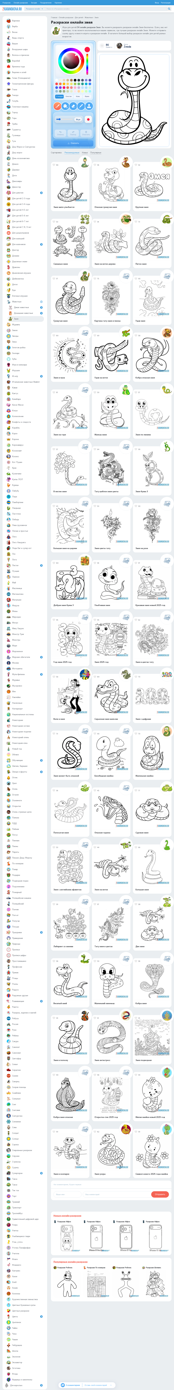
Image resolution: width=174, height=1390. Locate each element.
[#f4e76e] (71, 83)
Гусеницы (16, 135)
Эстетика (16, 1368)
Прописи (16, 949)
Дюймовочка (18, 279)
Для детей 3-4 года (21, 204)
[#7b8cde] (86, 80)
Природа (16, 944)
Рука (14, 1030)
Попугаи (16, 921)
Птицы (15, 978)
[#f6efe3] (60, 80)
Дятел (15, 284)
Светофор (16, 1058)
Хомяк (15, 1288)
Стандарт (59, 96)
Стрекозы (16, 1162)
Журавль (16, 324)
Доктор (15, 250)
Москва (15, 663)
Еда (14, 290)
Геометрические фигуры (23, 84)
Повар (15, 869)
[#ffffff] (56, 80)
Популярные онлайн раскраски (70, 1261)
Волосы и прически (20, 55)
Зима (14, 342)
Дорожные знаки (19, 261)
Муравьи (16, 680)
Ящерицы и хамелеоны (22, 1379)
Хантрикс (16, 1270)
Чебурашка (17, 1345)
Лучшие (15, 571)
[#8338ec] (60, 87)
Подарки (16, 875)
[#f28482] (71, 87)
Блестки (69, 96)
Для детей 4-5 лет (20, 210)
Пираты (15, 852)
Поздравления (45, 3)
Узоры (15, 1225)
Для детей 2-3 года (21, 198)
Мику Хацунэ (18, 628)
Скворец (15, 1081)
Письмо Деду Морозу (22, 858)
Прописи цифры (19, 955)
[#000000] (75, 80)
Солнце (15, 1139)
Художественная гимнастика (25, 1299)
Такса (14, 1179)
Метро (15, 623)
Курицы (15, 485)
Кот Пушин (17, 462)
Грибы (15, 124)
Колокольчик (18, 416)
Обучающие (17, 760)
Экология (16, 1356)
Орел (14, 783)
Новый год (17, 749)
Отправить (160, 1194)
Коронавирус (18, 445)
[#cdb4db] (78, 87)
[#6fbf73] (78, 83)
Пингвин (15, 840)
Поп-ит (15, 915)
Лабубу (15, 491)
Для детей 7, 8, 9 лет (21, 227)
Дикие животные (21, 307)
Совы (14, 1127)
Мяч (14, 691)
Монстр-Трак (18, 634)
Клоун (15, 410)
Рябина (15, 1035)
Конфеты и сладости (21, 422)
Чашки (15, 1339)
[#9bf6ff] (89, 91)
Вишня (15, 44)
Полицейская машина (21, 898)
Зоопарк (15, 353)
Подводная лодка (20, 881)
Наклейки (16, 697)
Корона (15, 439)
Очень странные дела (21, 812)
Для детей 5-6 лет (20, 216)
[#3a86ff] (89, 83)
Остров (15, 795)
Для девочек (17, 193)
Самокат (16, 1047)
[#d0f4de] (89, 87)
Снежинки (16, 1121)
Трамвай (16, 1202)
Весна (14, 32)
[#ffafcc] (75, 87)
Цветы (15, 1316)
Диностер (16, 187)
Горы (14, 118)
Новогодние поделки (21, 732)
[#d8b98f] (67, 80)
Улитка (15, 1230)
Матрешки (16, 600)
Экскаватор (17, 1362)
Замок (15, 330)
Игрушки (16, 370)
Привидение (17, 938)
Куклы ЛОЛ (17, 479)
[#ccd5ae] (67, 91)
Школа (15, 1351)
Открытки (16, 806)
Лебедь (15, 519)
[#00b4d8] (86, 83)
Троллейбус (17, 1213)
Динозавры (17, 181)
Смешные (16, 1098)
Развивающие (18, 1001)
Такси (14, 1184)
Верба (15, 26)
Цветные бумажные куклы (24, 1305)
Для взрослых (16, 1385)
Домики (15, 256)
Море (14, 646)
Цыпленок (16, 1322)
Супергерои (17, 1173)
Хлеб (14, 1282)
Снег (14, 1104)
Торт (14, 1196)
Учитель (15, 1253)
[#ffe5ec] (75, 91)
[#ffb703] (64, 83)
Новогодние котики (21, 726)
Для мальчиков (18, 244)
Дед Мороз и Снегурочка (23, 147)
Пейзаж (15, 829)
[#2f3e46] (78, 80)
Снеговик (16, 1110)
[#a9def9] (86, 87)
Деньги (15, 164)
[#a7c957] (75, 83)
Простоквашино (19, 961)
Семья (15, 1064)
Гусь (14, 141)
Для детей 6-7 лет (20, 221)
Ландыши (16, 508)
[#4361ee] (56, 87)
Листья (15, 565)
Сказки (15, 1076)
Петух (15, 835)
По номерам (17, 863)
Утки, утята (17, 1242)
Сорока (15, 1144)
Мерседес (16, 617)
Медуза (15, 605)
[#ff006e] (64, 87)
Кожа (78, 96)
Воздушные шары (20, 49)
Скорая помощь (19, 1087)
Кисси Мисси (17, 405)
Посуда (15, 926)
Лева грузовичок (19, 525)
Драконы (16, 267)
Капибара (16, 399)
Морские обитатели (21, 657)
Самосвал (16, 1053)
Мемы (15, 611)
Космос (15, 456)
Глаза (14, 89)
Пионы (15, 846)
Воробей (16, 61)
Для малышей (18, 238)
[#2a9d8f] (82, 83)
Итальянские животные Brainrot (26, 382)
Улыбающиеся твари (21, 1236)
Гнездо (15, 95)
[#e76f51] (67, 87)
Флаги (15, 1259)
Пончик (15, 909)
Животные (16, 302)
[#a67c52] (71, 80)
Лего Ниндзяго (19, 542)
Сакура (15, 1041)
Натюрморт (17, 709)
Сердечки (16, 1070)
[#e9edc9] (71, 91)
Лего (14, 537)
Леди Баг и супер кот (22, 548)
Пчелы (15, 984)
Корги (14, 433)
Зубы (14, 359)
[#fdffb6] (82, 91)
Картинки (58, 3)
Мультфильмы (18, 674)
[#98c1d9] (56, 91)
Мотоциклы (17, 668)
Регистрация (165, 3)
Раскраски (6, 3)
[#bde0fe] (82, 87)
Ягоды (15, 1374)
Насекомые (17, 703)
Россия (15, 1024)
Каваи (14, 388)
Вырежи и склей (19, 72)
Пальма (15, 818)
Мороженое (17, 651)
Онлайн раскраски (21, 3)
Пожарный (17, 892)
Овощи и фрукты (19, 772)
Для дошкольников (20, 233)
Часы (14, 1334)
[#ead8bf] (64, 80)
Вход (157, 3)
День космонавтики (21, 158)
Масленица (17, 588)
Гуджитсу (16, 130)
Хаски (14, 1276)
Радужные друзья (20, 995)
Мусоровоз (17, 686)
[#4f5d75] (82, 80)
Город (15, 112)
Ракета (15, 1007)
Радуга (15, 990)
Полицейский (18, 904)
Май (14, 582)
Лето (14, 560)
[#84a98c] (60, 91)
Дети (14, 175)
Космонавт (17, 451)
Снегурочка (17, 1116)
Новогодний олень (20, 737)
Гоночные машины (20, 107)
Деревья (15, 170)
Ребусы (15, 1018)
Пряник (15, 972)
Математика (17, 594)
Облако (15, 754)
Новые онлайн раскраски (67, 1215)
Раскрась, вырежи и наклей (24, 1012)
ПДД (14, 823)
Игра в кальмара (19, 365)
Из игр (15, 376)
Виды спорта (18, 38)
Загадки (34, 3)
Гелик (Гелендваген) (21, 78)
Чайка (14, 1328)
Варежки (16, 21)
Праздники (17, 932)
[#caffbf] (86, 91)
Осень (14, 789)
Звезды (15, 336)
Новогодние (17, 720)
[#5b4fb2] (89, 80)
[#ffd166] (67, 83)
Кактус (15, 393)
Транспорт (17, 1207)
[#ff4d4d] (56, 83)
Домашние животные (23, 313)
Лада (14, 496)
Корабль (16, 428)
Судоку (15, 1167)
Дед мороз (17, 152)
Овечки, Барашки (19, 766)
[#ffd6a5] (78, 91)
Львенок (15, 577)
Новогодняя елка (19, 743)
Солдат (15, 1133)
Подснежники (18, 886)
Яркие (87, 96)
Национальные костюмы (23, 714)
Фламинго (16, 1265)
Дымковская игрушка (21, 273)
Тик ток (15, 1190)
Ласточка (16, 514)
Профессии (17, 967)
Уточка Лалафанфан (21, 1248)
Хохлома (16, 1293)
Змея (16, 319)
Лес (14, 554)
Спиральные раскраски (22, 1150)
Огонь (14, 777)
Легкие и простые (20, 531)
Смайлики (16, 1093)
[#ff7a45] (60, 83)
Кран (14, 468)
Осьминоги (17, 800)
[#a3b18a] (64, 91)
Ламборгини (17, 502)
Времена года (18, 66)
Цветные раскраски (20, 1311)
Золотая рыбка (18, 347)
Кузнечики (16, 474)
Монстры (16, 640)
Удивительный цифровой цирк (25, 1219)
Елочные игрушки (20, 296)
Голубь (15, 101)
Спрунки (15, 1156)
